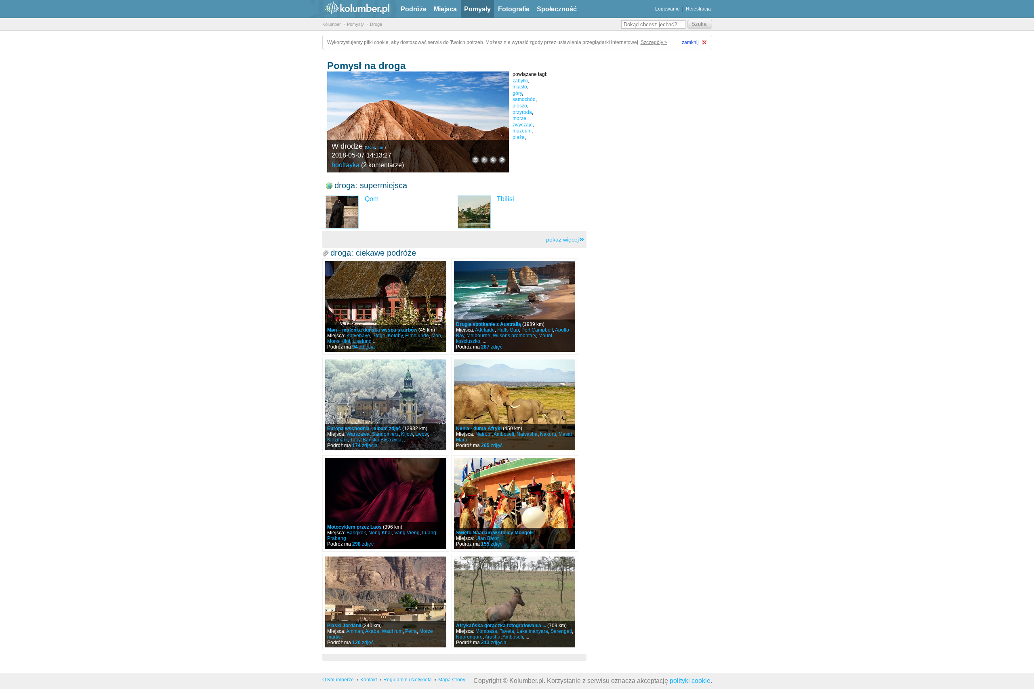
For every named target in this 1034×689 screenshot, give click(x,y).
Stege (378, 335)
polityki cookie (690, 680)
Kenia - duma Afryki (479, 428)
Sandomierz (385, 434)
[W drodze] (418, 121)
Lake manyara (532, 631)
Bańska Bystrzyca (382, 440)
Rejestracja (698, 9)
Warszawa (358, 434)
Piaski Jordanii (344, 625)
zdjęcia (363, 347)
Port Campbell (537, 330)
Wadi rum (392, 631)
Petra (411, 631)
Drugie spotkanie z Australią (488, 324)
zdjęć (491, 347)
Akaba (372, 631)
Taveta (507, 631)
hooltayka (345, 165)
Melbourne (478, 335)
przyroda (522, 112)
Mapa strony (451, 680)
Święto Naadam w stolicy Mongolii (495, 533)
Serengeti (561, 631)
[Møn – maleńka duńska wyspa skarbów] (386, 306)
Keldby (395, 335)
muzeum (522, 131)
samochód (524, 99)
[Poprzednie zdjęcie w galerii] (502, 160)
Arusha (492, 637)
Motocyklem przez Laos (354, 527)
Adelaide (485, 330)
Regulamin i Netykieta (407, 680)
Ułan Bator (487, 538)
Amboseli (504, 434)
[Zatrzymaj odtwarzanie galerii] (484, 160)
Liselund (362, 341)
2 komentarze (382, 165)
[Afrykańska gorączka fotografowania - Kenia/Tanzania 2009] (515, 602)
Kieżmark (337, 440)
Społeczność (557, 9)
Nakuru (548, 434)
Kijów (407, 434)
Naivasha (527, 434)
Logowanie (667, 9)
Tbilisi (505, 198)
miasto (520, 87)
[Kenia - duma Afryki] (515, 405)
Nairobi (483, 434)
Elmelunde (417, 335)
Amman (354, 631)
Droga (376, 24)
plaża (519, 137)
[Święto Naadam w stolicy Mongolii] (515, 503)
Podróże (414, 9)
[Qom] (342, 212)
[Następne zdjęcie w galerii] (493, 160)
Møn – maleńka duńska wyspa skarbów (372, 330)
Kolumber (331, 24)
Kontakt (368, 680)
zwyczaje (523, 125)
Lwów (421, 434)
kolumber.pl (350, 9)
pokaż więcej (562, 239)
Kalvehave (358, 335)
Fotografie (514, 9)
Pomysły (477, 9)
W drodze (347, 146)
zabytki (520, 81)
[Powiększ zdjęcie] (475, 160)
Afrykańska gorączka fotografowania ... (501, 625)
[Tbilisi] (474, 212)
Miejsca (445, 9)
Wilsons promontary (514, 335)
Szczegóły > (654, 42)
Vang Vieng (407, 533)
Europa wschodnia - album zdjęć (364, 428)
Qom (370, 147)
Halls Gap (508, 330)
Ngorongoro (469, 637)
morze (519, 118)
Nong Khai (380, 533)
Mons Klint (338, 341)
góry (517, 93)
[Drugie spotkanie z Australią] (515, 306)
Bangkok (356, 533)
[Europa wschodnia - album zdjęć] (386, 405)
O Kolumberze (338, 680)
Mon (436, 335)
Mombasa (486, 631)
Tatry (355, 440)
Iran (381, 147)
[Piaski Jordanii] (386, 602)
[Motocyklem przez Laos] (386, 503)
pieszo (520, 106)
